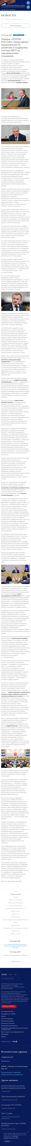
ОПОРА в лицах (15, 911)
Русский (4, 974)
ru (28, 7)
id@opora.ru (5, 1061)
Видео (15, 922)
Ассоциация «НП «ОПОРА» (8, 1014)
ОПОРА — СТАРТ (15, 934)
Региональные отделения (11, 1072)
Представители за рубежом (12, 1075)
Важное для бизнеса (15, 900)
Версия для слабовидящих (9, 9)
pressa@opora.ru (5, 1118)
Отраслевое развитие (15, 905)
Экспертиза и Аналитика (7, 1023)
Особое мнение (15, 917)
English (10, 974)
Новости (7, 19)
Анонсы (15, 897)
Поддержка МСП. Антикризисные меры (16, 928)
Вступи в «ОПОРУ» (9, 1006)
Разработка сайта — (8, 1041)
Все (15, 891)
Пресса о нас (15, 914)
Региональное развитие (15, 903)
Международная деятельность (15, 908)
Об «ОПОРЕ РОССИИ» (7, 1011)
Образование (4, 1034)
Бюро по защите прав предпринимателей (15, 919)
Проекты (3, 1036)
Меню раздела (16, 26)
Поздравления (15, 925)
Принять (7, 1141)
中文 (15, 974)
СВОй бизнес (15, 931)
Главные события (16, 19)
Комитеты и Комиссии (7, 1018)
